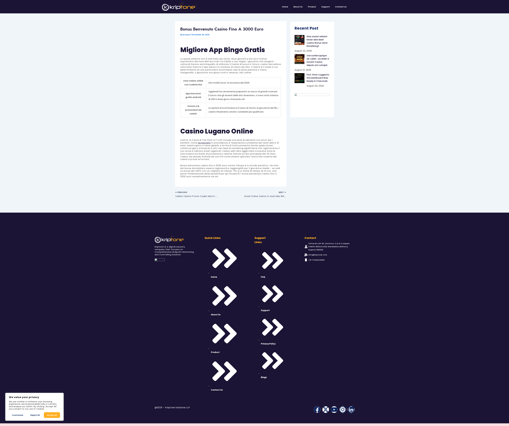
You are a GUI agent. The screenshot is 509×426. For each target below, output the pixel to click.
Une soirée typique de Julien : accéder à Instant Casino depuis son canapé (318, 60)
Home (285, 6)
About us (298, 6)
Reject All (35, 415)
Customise (17, 415)
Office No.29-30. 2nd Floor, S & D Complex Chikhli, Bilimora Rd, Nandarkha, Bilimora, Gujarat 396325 (329, 246)
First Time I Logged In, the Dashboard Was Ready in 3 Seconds (318, 78)
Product (312, 6)
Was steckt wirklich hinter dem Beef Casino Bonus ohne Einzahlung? (317, 41)
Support (325, 6)
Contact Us (341, 6)
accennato (204, 142)
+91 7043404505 (316, 260)
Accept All (52, 415)
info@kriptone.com (317, 255)
